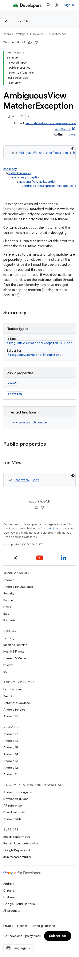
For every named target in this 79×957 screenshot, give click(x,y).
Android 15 (10, 747)
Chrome (8, 890)
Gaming (9, 638)
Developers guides (15, 799)
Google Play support (16, 850)
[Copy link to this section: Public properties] (50, 444)
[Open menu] (7, 5)
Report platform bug (16, 837)
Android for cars (14, 709)
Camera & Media (14, 658)
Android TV (10, 716)
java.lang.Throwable (33, 422)
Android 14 (10, 754)
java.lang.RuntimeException (37, 181)
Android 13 (10, 761)
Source (8, 600)
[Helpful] (30, 42)
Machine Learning (15, 645)
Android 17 (10, 734)
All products (11, 911)
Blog (6, 613)
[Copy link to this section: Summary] (30, 313)
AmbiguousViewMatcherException (43, 153)
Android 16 (10, 741)
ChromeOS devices (16, 703)
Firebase (9, 897)
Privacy (8, 665)
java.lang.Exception (26, 177)
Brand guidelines (43, 926)
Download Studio (14, 812)
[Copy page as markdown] (22, 116)
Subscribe (57, 936)
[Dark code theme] (72, 148)
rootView (15, 394)
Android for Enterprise (18, 587)
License (22, 926)
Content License (51, 528)
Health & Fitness (13, 651)
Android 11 (10, 774)
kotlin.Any (10, 169)
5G (5, 672)
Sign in (69, 5)
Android (8, 580)
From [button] (29, 422)
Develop (38, 34)
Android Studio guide (17, 792)
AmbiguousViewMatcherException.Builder (39, 343)
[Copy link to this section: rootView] (25, 463)
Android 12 (10, 768)
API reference (18, 21)
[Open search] (48, 5)
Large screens (12, 689)
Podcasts (9, 620)
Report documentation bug (21, 843)
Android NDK (12, 819)
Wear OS (9, 696)
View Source (63, 129)
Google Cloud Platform (19, 904)
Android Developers (15, 34)
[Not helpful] (36, 42)
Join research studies (17, 857)
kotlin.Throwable (19, 173)
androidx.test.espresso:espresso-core (50, 123)
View (11, 383)
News (7, 607)
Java (72, 134)
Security (8, 593)
